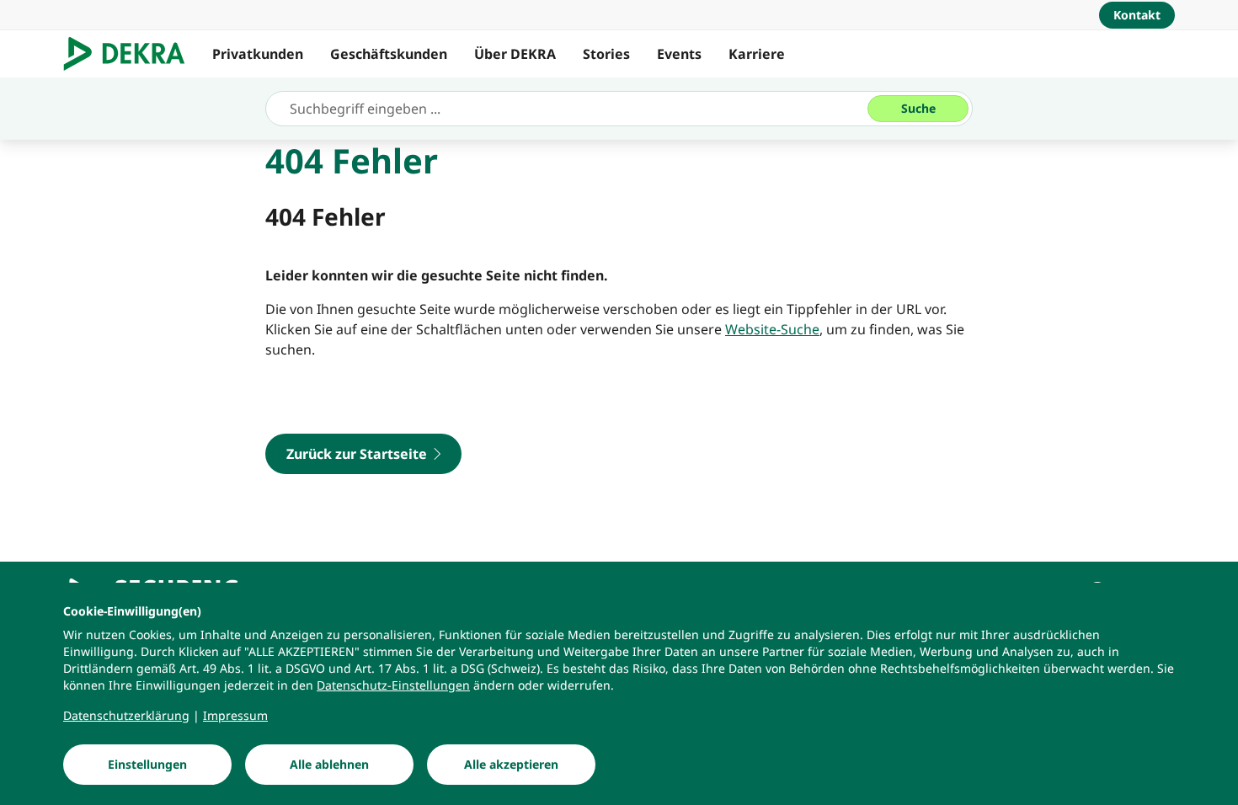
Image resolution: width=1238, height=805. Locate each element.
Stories (606, 54)
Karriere (756, 54)
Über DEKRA (515, 54)
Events (679, 54)
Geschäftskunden (388, 54)
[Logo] (131, 53)
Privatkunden (257, 54)
